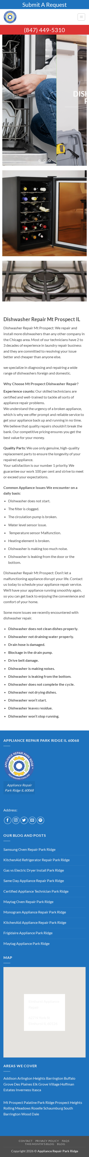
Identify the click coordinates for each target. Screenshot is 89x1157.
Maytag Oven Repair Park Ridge (28, 901)
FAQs (65, 1141)
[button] (81, 17)
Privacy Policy (47, 1141)
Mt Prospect (13, 1102)
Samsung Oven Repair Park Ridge (29, 849)
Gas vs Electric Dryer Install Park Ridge (33, 870)
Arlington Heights (31, 1078)
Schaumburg (53, 1108)
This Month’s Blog (39, 1144)
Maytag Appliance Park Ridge (26, 943)
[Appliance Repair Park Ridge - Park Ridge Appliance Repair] (38, 17)
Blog (61, 1144)
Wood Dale (30, 1114)
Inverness (23, 1090)
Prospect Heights (68, 1102)
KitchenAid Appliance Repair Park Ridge (34, 922)
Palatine (30, 1102)
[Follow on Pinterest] (40, 820)
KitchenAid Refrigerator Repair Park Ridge (36, 860)
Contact (25, 1141)
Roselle (37, 1108)
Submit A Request (44, 4)
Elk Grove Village (46, 1084)
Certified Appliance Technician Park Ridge (35, 891)
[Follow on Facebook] (7, 820)
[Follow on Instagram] (16, 820)
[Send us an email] (32, 820)
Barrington (54, 1078)
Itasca (36, 1090)
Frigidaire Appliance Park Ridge (27, 933)
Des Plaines (23, 1084)
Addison (10, 1078)
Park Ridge (45, 1102)
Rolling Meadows (17, 1108)
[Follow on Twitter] (24, 820)
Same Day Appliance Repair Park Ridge (33, 880)
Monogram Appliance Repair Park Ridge (34, 912)
